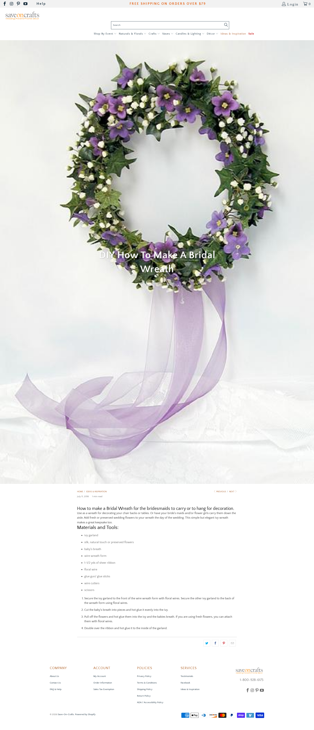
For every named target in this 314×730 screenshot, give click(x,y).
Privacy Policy (144, 676)
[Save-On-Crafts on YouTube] (25, 4)
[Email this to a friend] (232, 643)
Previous (221, 491)
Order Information (102, 682)
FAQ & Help (55, 689)
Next (232, 491)
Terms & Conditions (147, 682)
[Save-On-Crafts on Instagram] (12, 4)
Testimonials (187, 676)
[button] (105, 34)
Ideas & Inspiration (190, 689)
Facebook (185, 682)
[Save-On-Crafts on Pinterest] (18, 4)
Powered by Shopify (85, 714)
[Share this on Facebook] (215, 643)
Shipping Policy (144, 689)
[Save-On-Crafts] (22, 15)
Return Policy (144, 696)
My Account (99, 676)
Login (293, 4)
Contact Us (55, 682)
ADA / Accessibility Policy (150, 702)
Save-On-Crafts (66, 714)
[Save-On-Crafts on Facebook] (5, 4)
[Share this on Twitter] (206, 643)
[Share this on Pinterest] (223, 643)
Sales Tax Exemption (103, 689)
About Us (54, 676)
